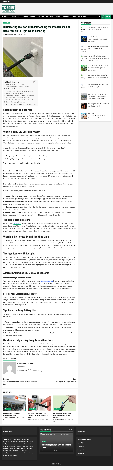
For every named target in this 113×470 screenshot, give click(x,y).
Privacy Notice (81, 450)
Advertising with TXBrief (84, 439)
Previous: (20, 381)
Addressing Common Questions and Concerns (20, 96)
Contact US (81, 16)
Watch (108, 16)
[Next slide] (71, 430)
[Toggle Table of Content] (34, 81)
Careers (32, 16)
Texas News (5, 16)
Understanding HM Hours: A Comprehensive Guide (11, 414)
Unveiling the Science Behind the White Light (19, 91)
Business (25, 16)
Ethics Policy (81, 446)
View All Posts (36, 370)
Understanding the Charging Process (17, 87)
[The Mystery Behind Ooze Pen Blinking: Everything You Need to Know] (39, 403)
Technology (65, 16)
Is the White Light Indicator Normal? (19, 98)
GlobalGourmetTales (10, 34)
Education (41, 16)
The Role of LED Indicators (14, 89)
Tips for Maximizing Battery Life (15, 102)
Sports (58, 16)
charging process (47, 281)
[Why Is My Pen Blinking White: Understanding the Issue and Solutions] (64, 403)
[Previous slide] (69, 430)
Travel (74, 16)
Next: (66, 380)
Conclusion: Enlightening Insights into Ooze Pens (21, 104)
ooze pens (17, 223)
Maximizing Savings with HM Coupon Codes (56, 446)
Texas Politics (16, 16)
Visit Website (23, 370)
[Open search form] (99, 16)
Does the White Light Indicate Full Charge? (21, 100)
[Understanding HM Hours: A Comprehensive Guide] (14, 403)
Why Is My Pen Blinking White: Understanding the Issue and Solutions (62, 415)
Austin (43, 441)
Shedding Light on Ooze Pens (15, 84)
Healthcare (49, 16)
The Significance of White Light (15, 93)
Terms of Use (81, 453)
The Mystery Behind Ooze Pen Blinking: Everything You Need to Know (38, 415)
